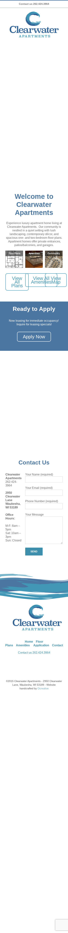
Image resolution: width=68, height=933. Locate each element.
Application (41, 645)
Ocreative (43, 688)
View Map (56, 280)
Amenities (23, 645)
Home (29, 641)
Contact (57, 645)
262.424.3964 (41, 652)
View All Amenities (41, 280)
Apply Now (34, 336)
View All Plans (17, 282)
